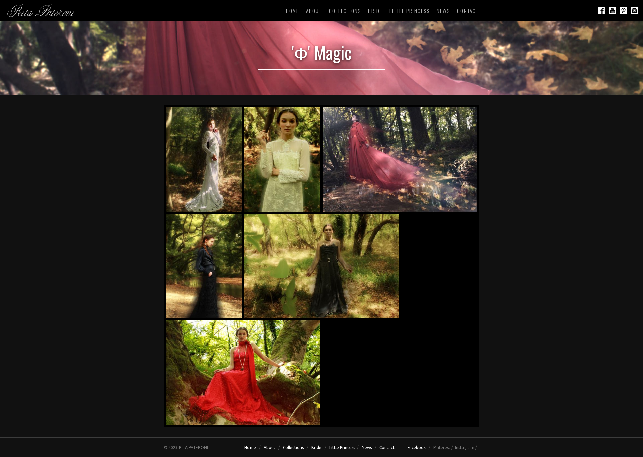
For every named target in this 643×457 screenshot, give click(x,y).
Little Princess (409, 10)
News (443, 10)
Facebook (417, 447)
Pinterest (441, 447)
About (314, 10)
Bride (375, 10)
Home (292, 10)
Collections (345, 10)
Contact (468, 10)
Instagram (464, 447)
